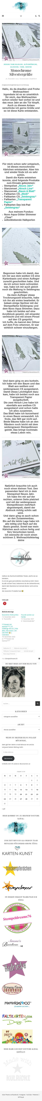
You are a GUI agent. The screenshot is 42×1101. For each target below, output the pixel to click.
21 (26, 794)
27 (21, 799)
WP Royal (21, 1097)
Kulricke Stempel (28, 651)
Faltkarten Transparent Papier (12, 651)
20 (21, 794)
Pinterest (35, 1095)
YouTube (29, 1095)
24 (5, 799)
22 (32, 794)
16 (37, 790)
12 (15, 790)
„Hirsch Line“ (25, 188)
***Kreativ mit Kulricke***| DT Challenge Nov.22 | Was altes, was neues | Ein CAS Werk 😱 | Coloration (10, 629)
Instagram (22, 1095)
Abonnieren (8, 758)
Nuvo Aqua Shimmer (9, 654)
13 (21, 790)
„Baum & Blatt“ (26, 191)
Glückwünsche (30, 64)
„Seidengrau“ (28, 196)
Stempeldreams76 (11, 658)
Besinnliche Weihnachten (10, 615)
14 (26, 790)
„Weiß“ (24, 194)
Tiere (22, 67)
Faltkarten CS (7, 648)
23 (37, 794)
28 (26, 799)
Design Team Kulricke (13, 64)
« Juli (3, 809)
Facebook (15, 1095)
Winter (28, 67)
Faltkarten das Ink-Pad (20, 648)
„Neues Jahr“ (25, 185)
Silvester (14, 67)
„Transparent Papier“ (18, 200)
